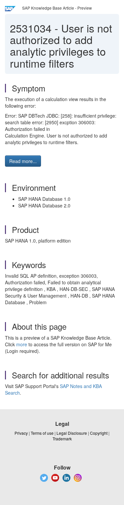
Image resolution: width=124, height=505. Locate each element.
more (21, 344)
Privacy (21, 433)
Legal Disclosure (72, 433)
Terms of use (42, 433)
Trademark (62, 438)
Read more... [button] (23, 161)
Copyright (98, 433)
